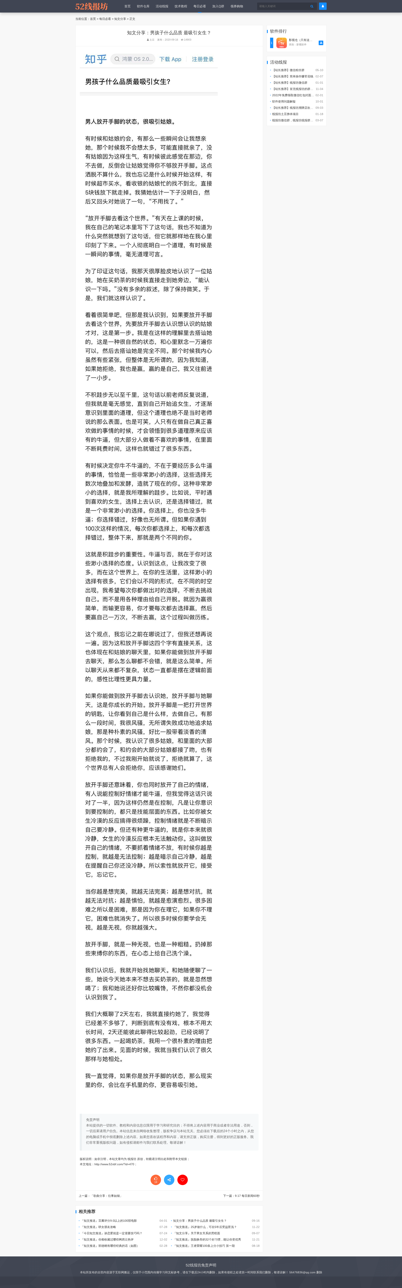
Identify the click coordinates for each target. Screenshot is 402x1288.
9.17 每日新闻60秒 (247, 1195)
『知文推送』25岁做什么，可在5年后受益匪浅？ (205, 1227)
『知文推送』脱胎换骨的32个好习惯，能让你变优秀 (207, 1239)
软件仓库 (143, 6)
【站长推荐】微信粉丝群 (288, 70)
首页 (127, 6)
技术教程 (181, 6)
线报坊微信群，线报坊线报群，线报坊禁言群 (301, 120)
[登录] (323, 6)
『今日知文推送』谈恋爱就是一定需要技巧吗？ (111, 1233)
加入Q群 (218, 6)
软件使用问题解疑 (284, 101)
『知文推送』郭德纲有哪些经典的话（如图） (110, 1245)
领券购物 (237, 6)
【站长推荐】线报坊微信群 (289, 82)
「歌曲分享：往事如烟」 (106, 1195)
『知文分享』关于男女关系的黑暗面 (196, 1233)
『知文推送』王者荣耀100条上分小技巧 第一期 (204, 1245)
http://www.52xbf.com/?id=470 (114, 1164)
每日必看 (199, 6)
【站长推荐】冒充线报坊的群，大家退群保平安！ (304, 89)
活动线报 (162, 6)
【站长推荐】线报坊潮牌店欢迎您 (294, 107)
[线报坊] (91, 6)
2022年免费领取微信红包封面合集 (294, 95)
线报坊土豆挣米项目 (285, 114)
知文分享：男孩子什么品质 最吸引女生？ (200, 1220)
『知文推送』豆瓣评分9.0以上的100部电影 (109, 1220)
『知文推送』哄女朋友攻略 (98, 1227)
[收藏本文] (182, 1180)
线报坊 (132, 1159)
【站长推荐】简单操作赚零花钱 (292, 76)
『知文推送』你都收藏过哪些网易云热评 (107, 1239)
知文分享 (120, 18)
